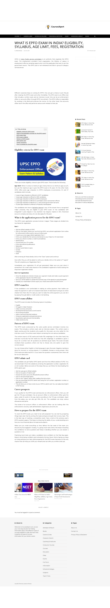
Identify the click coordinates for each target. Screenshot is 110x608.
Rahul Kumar (19, 50)
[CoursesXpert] (55, 27)
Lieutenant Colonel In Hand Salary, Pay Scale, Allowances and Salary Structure (87, 131)
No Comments (43, 469)
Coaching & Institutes (55, 36)
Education (46, 552)
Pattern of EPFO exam (23, 139)
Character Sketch (48, 538)
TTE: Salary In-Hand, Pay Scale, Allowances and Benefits (87, 178)
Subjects (45, 572)
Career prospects (21, 142)
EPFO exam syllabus (22, 137)
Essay (44, 555)
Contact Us (78, 216)
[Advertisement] (45, 10)
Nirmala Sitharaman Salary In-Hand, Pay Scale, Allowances (88, 144)
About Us (78, 213)
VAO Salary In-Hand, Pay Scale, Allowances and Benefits (87, 171)
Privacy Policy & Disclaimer (83, 220)
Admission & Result (77, 36)
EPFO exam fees (21, 135)
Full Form (46, 562)
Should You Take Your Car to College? (88, 164)
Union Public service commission (31, 59)
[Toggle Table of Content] (44, 129)
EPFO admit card (21, 140)
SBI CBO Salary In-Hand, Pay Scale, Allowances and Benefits (88, 158)
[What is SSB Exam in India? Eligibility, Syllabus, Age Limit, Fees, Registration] (69, 475)
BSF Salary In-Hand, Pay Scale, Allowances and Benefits (87, 137)
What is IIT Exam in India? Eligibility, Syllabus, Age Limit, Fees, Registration (43, 497)
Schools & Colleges (40, 36)
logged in (25, 512)
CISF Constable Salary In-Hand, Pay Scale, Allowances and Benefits (87, 185)
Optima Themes (27, 583)
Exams (67, 36)
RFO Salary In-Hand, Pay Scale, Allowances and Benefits (87, 124)
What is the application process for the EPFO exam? (31, 133)
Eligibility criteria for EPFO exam (25, 131)
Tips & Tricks (46, 576)
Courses (17, 36)
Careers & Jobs (28, 36)
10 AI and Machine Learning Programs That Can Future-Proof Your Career (87, 151)
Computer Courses (48, 545)
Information (46, 565)
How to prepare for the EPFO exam (27, 144)
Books (87, 36)
